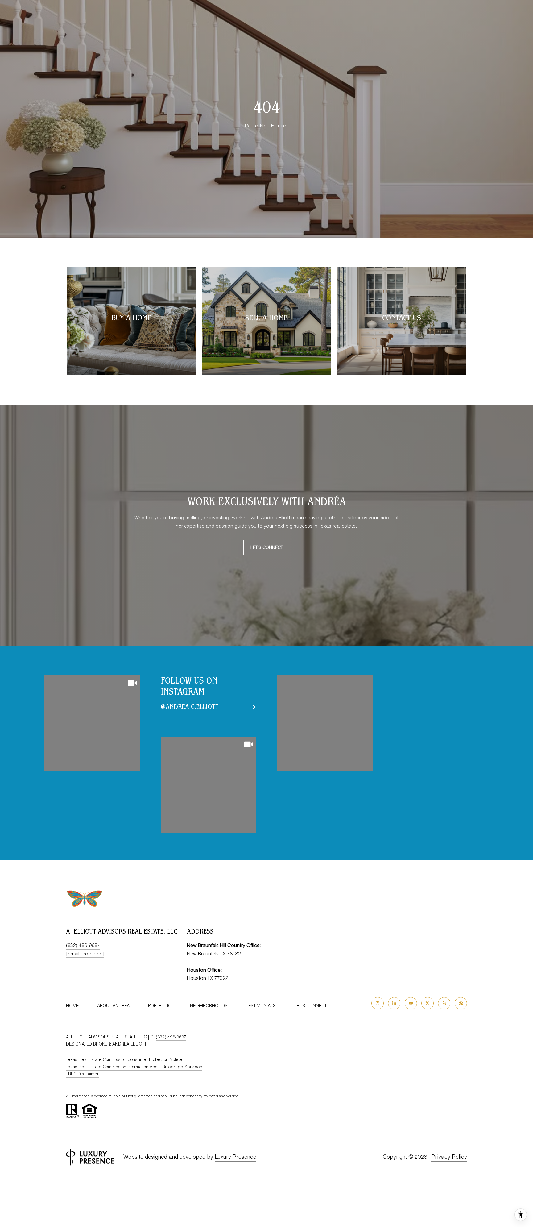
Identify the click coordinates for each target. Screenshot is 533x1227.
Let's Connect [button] (266, 547)
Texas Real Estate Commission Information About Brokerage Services (134, 1067)
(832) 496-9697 (83, 945)
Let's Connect (310, 1005)
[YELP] (444, 1003)
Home (72, 1006)
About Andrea (113, 1006)
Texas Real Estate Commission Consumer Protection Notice (124, 1059)
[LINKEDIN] (394, 1003)
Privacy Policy (449, 1156)
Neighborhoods (209, 1006)
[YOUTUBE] (411, 1003)
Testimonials (261, 1006)
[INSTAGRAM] (377, 1003)
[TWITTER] (427, 1003)
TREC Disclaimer (82, 1074)
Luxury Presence (235, 1156)
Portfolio (159, 1006)
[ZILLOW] (461, 1003)
